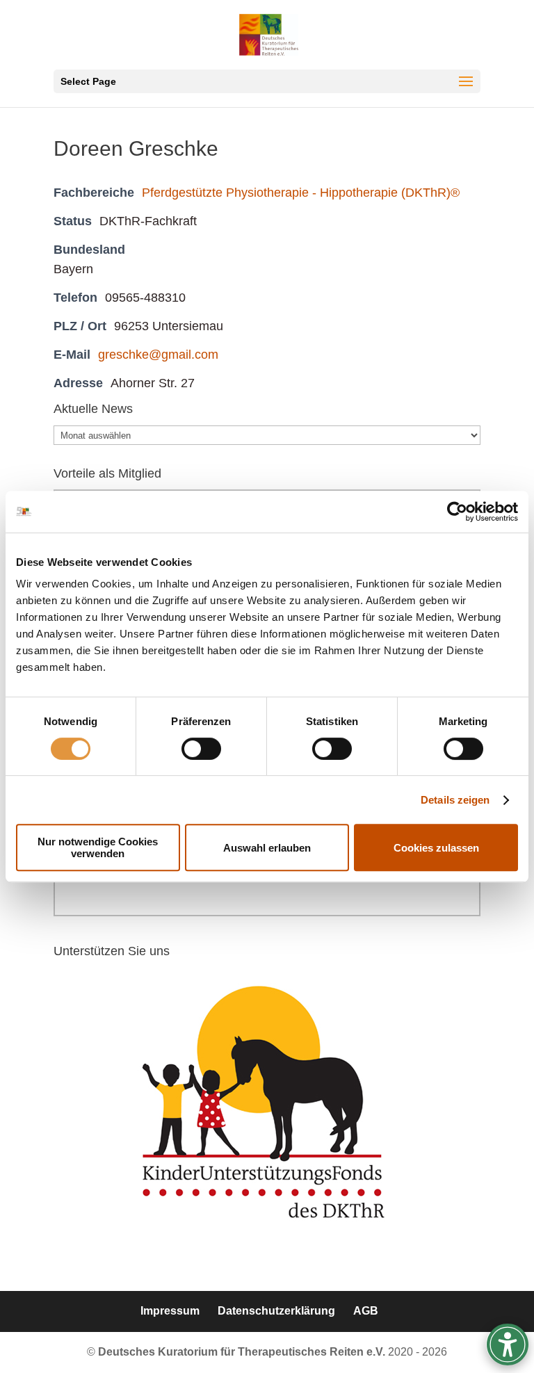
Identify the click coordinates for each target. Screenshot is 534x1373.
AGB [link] (365, 1311)
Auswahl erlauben (267, 848)
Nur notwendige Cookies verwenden (98, 847)
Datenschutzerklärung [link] (276, 1311)
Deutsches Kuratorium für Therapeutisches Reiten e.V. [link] (243, 1352)
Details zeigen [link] (455, 800)
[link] (457, 511)
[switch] (201, 749)
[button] (267, 81)
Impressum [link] (170, 1311)
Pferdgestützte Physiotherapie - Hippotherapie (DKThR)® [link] (301, 193)
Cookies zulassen (436, 848)
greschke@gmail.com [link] (158, 354)
